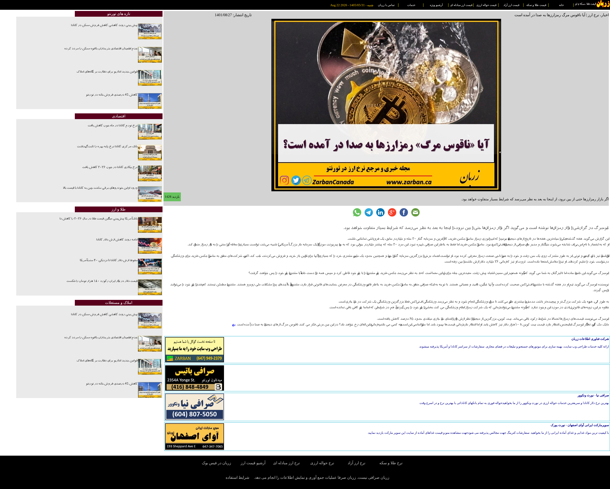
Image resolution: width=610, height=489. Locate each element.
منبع (233, 324)
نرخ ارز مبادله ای (286, 463)
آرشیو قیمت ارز (253, 463)
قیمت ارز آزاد (511, 5)
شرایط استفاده (237, 477)
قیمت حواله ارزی (486, 5)
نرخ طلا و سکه (390, 463)
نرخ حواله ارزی (322, 463)
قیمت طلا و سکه (536, 5)
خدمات (411, 5)
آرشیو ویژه (436, 5)
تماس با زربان (386, 5)
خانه (561, 5)
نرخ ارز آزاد (356, 463)
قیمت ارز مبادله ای (461, 5)
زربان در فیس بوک (217, 463)
